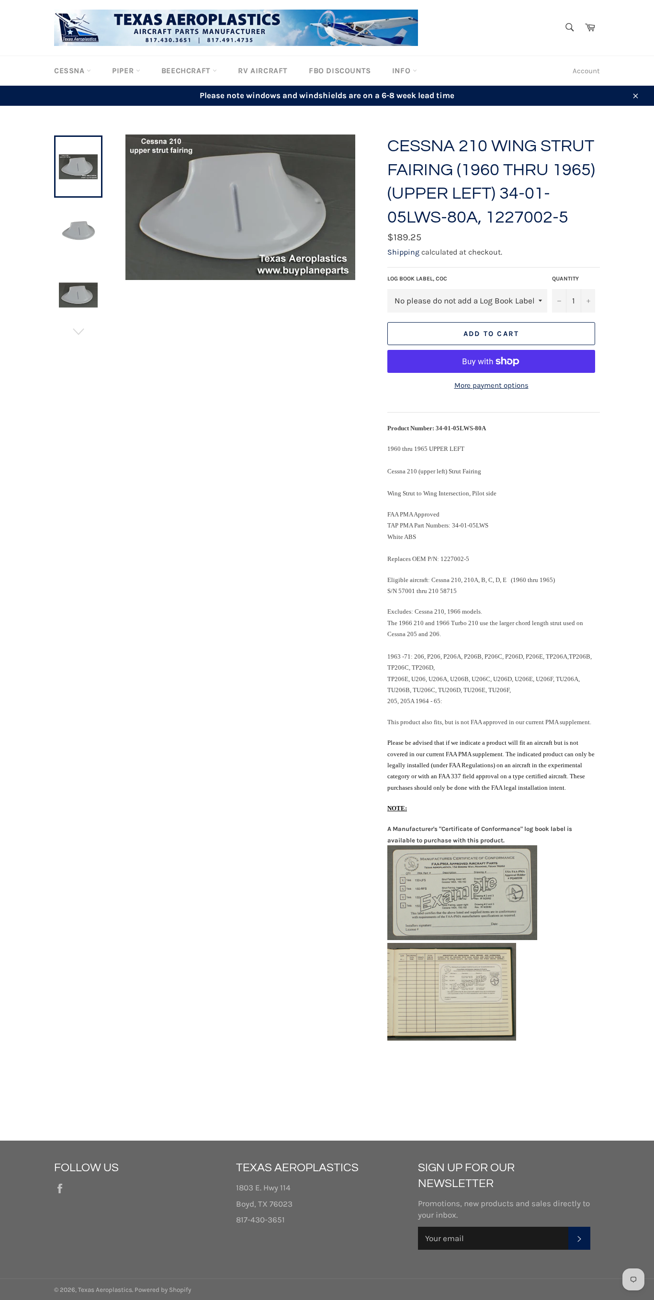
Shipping (403, 252)
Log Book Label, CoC (417, 278)
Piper (124, 70)
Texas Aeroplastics (105, 1289)
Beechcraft (187, 70)
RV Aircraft (263, 70)
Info (402, 70)
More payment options (491, 385)
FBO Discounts (340, 70)
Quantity (565, 278)
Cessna (70, 70)
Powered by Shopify (163, 1289)
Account (586, 71)
